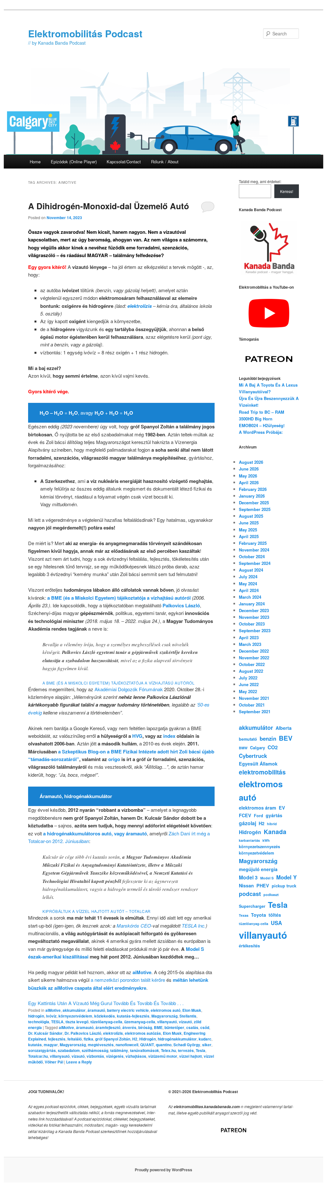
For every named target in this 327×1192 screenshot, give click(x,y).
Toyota (258, 915)
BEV (286, 738)
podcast (250, 894)
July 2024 (248, 577)
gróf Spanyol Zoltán (112, 1039)
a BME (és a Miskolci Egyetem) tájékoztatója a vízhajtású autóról (119, 597)
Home (35, 162)
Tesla (200, 1050)
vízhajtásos (135, 1056)
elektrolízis (113, 1033)
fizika (88, 1039)
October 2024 (252, 556)
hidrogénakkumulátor (177, 1039)
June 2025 (249, 523)
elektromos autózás (143, 1033)
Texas (243, 915)
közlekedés (104, 1016)
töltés (275, 915)
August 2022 (251, 671)
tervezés (186, 1050)
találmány (119, 1050)
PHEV (262, 885)
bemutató (248, 739)
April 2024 (249, 590)
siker (206, 1045)
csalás (192, 1027)
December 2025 (254, 503)
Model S (267, 878)
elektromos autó (165, 1010)
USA (276, 923)
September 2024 (254, 563)
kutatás (35, 1045)
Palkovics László (181, 605)
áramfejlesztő (107, 1027)
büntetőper (174, 1027)
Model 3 (248, 877)
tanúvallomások (144, 1050)
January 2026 (252, 496)
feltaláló (74, 1039)
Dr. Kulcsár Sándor (45, 1033)
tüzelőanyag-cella (106, 1022)
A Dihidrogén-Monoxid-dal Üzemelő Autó (108, 206)
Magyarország (164, 1016)
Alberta (284, 728)
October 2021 (252, 705)
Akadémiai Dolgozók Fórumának (129, 689)
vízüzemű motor (162, 1056)
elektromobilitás (262, 772)
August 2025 (251, 516)
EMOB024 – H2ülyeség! (262, 425)
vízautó (185, 1022)
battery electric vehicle (128, 1010)
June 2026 (249, 469)
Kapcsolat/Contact (124, 162)
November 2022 (254, 658)
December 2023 (254, 610)
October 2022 (252, 664)
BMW (243, 747)
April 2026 (249, 482)
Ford (258, 815)
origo (114, 759)
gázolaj (247, 823)
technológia (38, 1022)
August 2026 (251, 462)
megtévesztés (101, 1045)
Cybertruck (253, 755)
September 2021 (254, 711)
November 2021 (254, 698)
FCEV (245, 815)
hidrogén (36, 1016)
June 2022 (249, 684)
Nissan (246, 885)
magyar (51, 1045)
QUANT (147, 1045)
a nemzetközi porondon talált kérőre (128, 979)
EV (282, 807)
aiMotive (142, 972)
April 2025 (249, 536)
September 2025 (254, 509)
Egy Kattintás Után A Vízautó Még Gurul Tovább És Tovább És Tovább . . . (106, 1003)
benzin (268, 738)
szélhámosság (95, 1050)
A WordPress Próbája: (261, 432)
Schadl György (186, 1045)
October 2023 (252, 624)
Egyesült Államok (258, 763)
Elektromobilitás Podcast (85, 33)
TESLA (57, 1022)
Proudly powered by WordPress (163, 1170)
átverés (129, 1027)
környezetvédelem (75, 1016)
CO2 (273, 747)
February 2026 (253, 489)
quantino (163, 1045)
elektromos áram (257, 807)
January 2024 (252, 604)
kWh (266, 840)
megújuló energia (258, 869)
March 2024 (250, 597)
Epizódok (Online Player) (74, 162)
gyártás (274, 815)
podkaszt (271, 894)
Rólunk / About (165, 162)
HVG (137, 735)
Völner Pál (54, 1062)
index (169, 735)
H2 (134, 1039)
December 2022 (254, 651)
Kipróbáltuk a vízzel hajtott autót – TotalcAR (96, 911)
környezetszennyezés (259, 846)
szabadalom (69, 1050)
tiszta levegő (76, 1022)
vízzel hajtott (190, 1056)
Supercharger (252, 906)
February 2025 (253, 543)
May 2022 (248, 691)
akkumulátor (74, 1010)
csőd (204, 1027)
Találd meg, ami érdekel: (260, 181)
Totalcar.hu (38, 1056)
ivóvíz (51, 1016)
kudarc (205, 1039)
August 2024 (251, 570)
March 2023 (250, 644)
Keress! (286, 191)
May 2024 (248, 584)
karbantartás (249, 840)
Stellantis (187, 1016)
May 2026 (248, 476)
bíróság (145, 1027)
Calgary (257, 748)
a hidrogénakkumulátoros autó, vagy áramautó (95, 833)
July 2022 (248, 678)
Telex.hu (168, 1050)
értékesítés (249, 946)
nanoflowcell (127, 1045)
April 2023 (249, 637)
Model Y (286, 877)
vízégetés (115, 1056)
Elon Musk (191, 1010)
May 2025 (248, 530)
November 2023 (254, 617)
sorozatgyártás (42, 1050)
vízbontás (95, 1056)
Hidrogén (147, 1039)
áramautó (96, 1010)
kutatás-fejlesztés (133, 1016)
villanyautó (167, 1022)
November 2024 (254, 550)
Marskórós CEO (134, 925)
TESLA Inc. (194, 925)
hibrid (272, 823)
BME (158, 1027)
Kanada (275, 831)
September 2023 (254, 630)
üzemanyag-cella (139, 1022)
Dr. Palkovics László (83, 1033)
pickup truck (284, 886)
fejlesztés (56, 1039)
